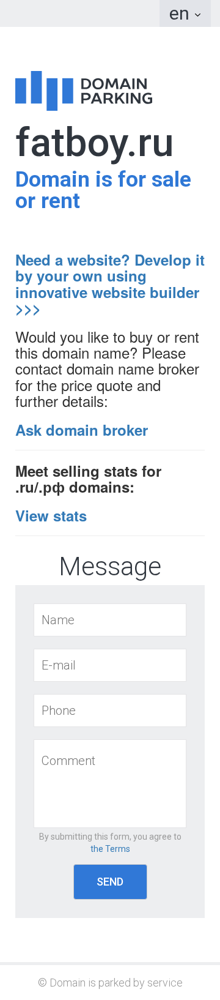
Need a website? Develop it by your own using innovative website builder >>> (110, 283)
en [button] (181, 13)
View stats (51, 515)
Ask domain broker (81, 429)
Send (110, 881)
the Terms (110, 849)
